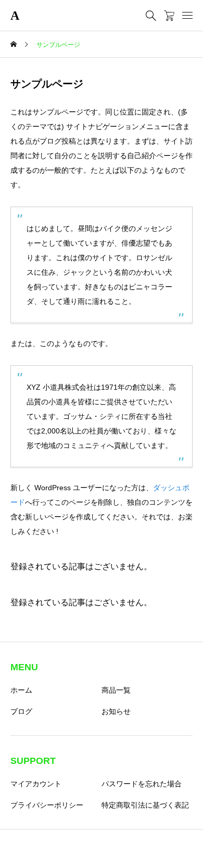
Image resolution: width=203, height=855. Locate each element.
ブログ (21, 711)
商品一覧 (116, 690)
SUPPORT (33, 761)
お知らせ (116, 711)
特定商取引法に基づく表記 (145, 805)
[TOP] (190, 842)
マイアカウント (35, 784)
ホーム (21, 690)
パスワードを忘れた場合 (142, 784)
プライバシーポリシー (46, 805)
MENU (24, 667)
